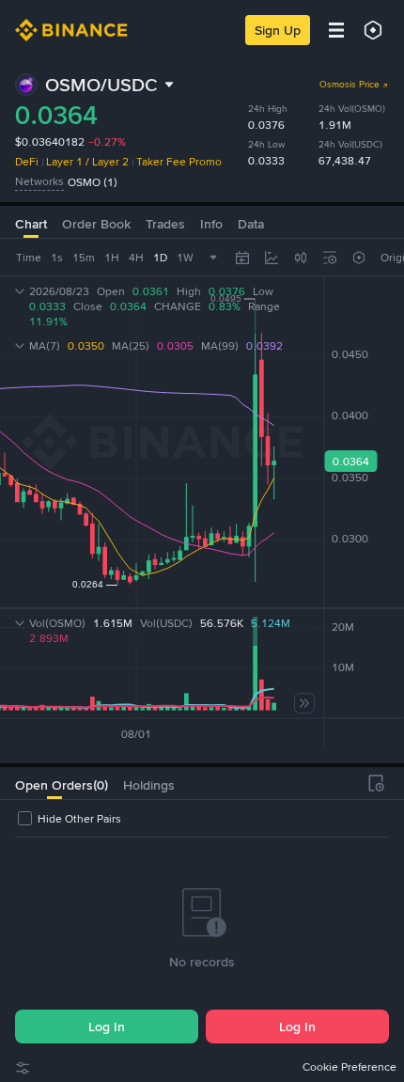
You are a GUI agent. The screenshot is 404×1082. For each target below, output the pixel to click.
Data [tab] (251, 223)
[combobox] (300, 257)
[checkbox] (68, 818)
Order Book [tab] (96, 223)
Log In (106, 1026)
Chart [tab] (31, 223)
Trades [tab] (165, 223)
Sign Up (278, 30)
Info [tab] (211, 223)
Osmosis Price (349, 84)
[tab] (54, 783)
